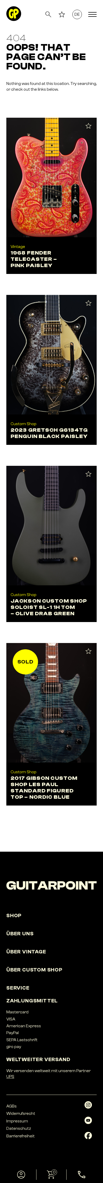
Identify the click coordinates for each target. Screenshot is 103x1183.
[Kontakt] (82, 1174)
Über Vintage (26, 952)
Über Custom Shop (34, 970)
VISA (10, 1019)
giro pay (13, 1046)
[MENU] (92, 14)
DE (77, 14)
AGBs (11, 1106)
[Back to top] (91, 1151)
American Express (23, 1026)
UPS (10, 1076)
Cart (46, 1172)
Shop (14, 915)
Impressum (17, 1121)
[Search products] (48, 14)
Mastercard (17, 1012)
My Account (21, 1174)
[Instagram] (88, 1107)
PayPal (12, 1032)
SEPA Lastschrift (22, 1040)
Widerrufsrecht (20, 1113)
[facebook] (88, 1138)
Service (18, 988)
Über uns (20, 934)
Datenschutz (18, 1128)
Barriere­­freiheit (20, 1136)
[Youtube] (88, 1122)
